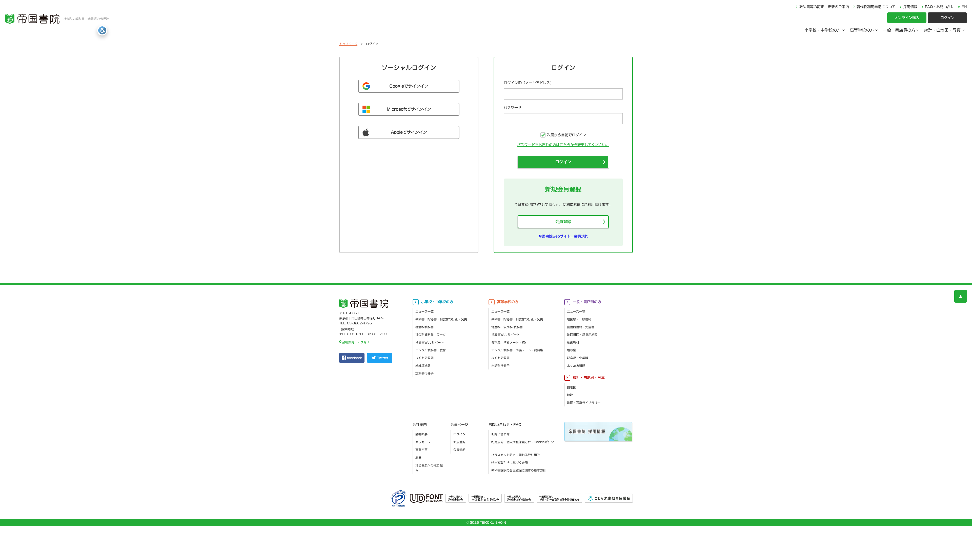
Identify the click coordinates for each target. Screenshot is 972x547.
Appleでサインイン (409, 132)
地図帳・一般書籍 (579, 319)
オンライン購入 (907, 17)
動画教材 (573, 342)
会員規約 (459, 449)
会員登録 (563, 222)
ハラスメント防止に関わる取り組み (515, 454)
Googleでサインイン (408, 86)
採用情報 (910, 7)
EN (964, 7)
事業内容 (421, 449)
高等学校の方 (862, 30)
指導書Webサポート (429, 342)
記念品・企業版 (577, 357)
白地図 (571, 387)
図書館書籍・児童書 (580, 326)
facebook (354, 357)
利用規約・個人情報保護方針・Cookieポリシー (522, 444)
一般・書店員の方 (899, 30)
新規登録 (459, 441)
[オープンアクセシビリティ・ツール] (102, 30)
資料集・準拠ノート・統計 (509, 342)
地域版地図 (423, 365)
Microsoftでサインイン (409, 109)
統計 (570, 394)
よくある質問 (424, 357)
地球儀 (571, 349)
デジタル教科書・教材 (430, 349)
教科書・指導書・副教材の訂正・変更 (441, 319)
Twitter (382, 357)
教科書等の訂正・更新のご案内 (824, 7)
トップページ (348, 43)
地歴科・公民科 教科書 (507, 326)
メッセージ (423, 441)
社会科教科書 (424, 326)
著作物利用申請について (876, 7)
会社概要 (421, 434)
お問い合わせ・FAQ (505, 424)
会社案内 (420, 424)
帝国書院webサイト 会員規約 (563, 236)
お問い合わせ (500, 434)
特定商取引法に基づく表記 (509, 462)
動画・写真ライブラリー (583, 402)
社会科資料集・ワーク (430, 334)
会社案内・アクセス (356, 342)
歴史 (418, 457)
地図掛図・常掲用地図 (582, 334)
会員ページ (459, 424)
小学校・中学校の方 (822, 30)
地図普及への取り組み (429, 468)
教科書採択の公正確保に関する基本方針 (518, 470)
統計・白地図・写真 (942, 30)
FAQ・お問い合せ (939, 7)
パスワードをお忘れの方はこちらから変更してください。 (563, 145)
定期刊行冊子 (424, 373)
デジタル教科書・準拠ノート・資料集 (517, 349)
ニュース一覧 (424, 311)
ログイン (947, 17)
